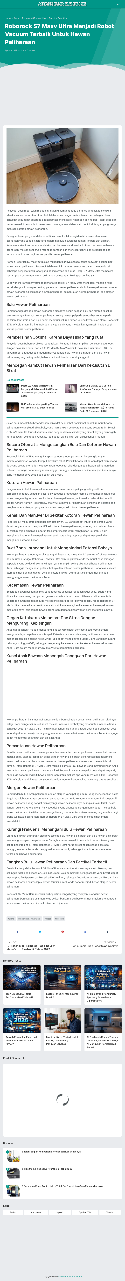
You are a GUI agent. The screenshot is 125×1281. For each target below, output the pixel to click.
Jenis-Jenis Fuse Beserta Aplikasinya (95, 946)
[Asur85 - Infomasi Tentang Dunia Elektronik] (62, 4)
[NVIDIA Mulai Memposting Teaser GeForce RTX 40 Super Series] (13, 407)
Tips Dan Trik (85, 1212)
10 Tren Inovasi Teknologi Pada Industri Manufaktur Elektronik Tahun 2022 (31, 947)
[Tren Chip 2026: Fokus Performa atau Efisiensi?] (22, 977)
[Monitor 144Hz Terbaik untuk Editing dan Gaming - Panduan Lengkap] (62, 1020)
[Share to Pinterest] (62, 931)
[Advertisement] (62, 98)
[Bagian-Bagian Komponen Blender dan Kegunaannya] (13, 1156)
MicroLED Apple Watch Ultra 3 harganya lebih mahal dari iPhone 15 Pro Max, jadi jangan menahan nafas (39, 390)
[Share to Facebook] (18, 931)
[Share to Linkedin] (85, 931)
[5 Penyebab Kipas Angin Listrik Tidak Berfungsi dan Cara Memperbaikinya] (13, 1190)
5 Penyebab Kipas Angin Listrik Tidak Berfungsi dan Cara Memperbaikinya (62, 1186)
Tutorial (109, 1212)
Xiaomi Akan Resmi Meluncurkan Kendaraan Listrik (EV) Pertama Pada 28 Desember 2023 (97, 408)
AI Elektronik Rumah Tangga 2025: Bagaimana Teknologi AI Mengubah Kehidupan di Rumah (102, 1042)
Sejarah (59, 1212)
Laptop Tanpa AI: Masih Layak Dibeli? (62, 995)
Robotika (60, 919)
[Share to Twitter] (40, 931)
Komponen (36, 1212)
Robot (48, 919)
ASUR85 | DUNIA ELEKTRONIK (70, 1276)
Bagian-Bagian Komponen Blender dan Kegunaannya (51, 1151)
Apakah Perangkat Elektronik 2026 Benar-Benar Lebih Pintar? (21, 1040)
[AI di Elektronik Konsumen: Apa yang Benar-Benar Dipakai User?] (103, 977)
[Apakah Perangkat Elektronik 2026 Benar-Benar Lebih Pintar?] (22, 1020)
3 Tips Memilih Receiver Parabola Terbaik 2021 (47, 1168)
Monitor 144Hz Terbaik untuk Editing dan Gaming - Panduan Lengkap (62, 1040)
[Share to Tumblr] (107, 931)
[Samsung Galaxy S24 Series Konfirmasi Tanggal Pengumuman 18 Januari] (71, 388)
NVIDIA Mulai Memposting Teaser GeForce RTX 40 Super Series (39, 406)
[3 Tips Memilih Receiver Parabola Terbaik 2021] (13, 1173)
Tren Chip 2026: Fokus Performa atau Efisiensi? (19, 995)
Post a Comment (28, 50)
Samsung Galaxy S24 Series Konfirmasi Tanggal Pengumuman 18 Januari (98, 389)
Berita (11, 919)
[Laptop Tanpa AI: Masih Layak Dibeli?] (62, 977)
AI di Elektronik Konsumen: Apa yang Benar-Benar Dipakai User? (102, 997)
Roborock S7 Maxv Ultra (29, 919)
